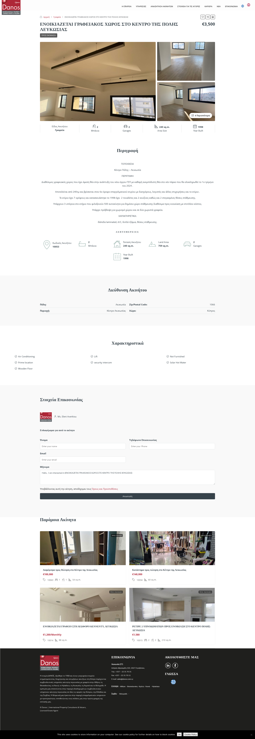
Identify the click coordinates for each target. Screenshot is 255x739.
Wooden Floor (25, 368)
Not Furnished (177, 356)
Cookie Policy (190, 734)
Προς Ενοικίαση (48, 35)
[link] (83, 563)
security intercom (103, 362)
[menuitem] (249, 5)
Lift (95, 356)
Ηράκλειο (156, 686)
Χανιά (148, 686)
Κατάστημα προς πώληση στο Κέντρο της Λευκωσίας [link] (159, 570)
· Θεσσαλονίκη (132, 686)
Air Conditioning (26, 356)
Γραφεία (57, 17)
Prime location (25, 362)
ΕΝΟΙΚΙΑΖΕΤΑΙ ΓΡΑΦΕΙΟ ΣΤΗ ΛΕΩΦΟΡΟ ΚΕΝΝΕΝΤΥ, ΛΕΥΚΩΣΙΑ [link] (80, 626)
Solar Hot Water (178, 362)
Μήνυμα (44, 466)
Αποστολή (127, 496)
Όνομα (44, 439)
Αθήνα (123, 686)
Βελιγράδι (123, 694)
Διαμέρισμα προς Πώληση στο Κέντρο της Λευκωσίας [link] (70, 570)
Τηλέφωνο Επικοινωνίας (143, 439)
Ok (179, 734)
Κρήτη (141, 686)
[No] (251, 734)
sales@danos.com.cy (125, 679)
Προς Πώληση (117, 535)
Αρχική (46, 17)
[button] (203, 17)
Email (43, 453)
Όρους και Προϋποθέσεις (105, 488)
